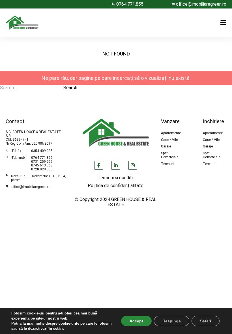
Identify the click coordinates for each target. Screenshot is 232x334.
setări (58, 328)
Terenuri (167, 164)
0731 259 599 (42, 162)
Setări (205, 321)
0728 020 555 (42, 169)
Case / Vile (169, 140)
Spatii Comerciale (169, 155)
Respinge (171, 321)
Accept (136, 321)
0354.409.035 (42, 151)
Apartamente (171, 133)
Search (70, 87)
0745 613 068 (42, 165)
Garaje (166, 146)
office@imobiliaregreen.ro (30, 187)
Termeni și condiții (116, 177)
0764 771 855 (42, 158)
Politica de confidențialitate (115, 185)
